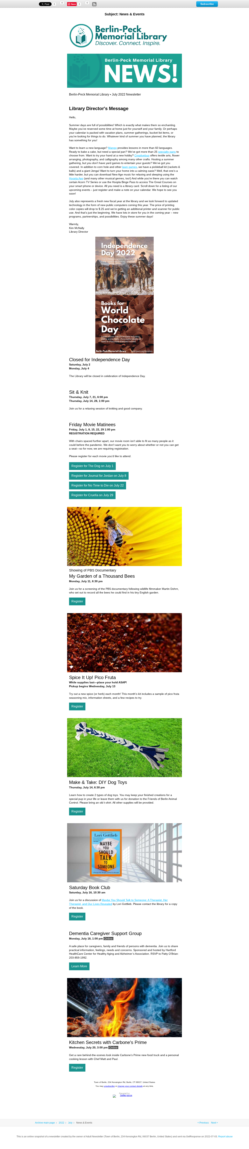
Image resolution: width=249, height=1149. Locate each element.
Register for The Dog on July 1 (92, 466)
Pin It (74, 4)
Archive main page (45, 1122)
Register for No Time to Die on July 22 (97, 485)
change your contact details (130, 1086)
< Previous (203, 1122)
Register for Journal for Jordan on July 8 (98, 475)
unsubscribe (109, 1086)
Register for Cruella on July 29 (92, 495)
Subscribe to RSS (94, 4)
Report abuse (225, 1136)
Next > (214, 1122)
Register (77, 601)
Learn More (79, 966)
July (70, 1122)
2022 (61, 1122)
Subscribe (207, 3)
